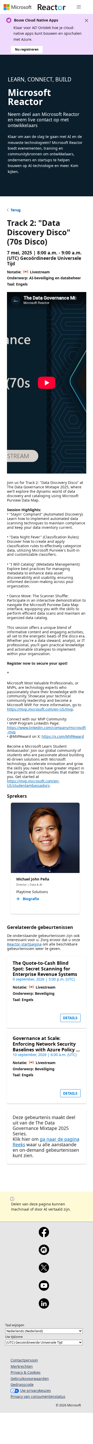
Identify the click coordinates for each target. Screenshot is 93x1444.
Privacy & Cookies (26, 1372)
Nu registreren (26, 49)
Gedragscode (22, 1384)
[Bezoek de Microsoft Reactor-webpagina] (51, 7)
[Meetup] (44, 1253)
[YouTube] (44, 1288)
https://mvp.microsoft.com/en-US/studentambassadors (33, 783)
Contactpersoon (24, 1360)
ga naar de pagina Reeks (46, 1142)
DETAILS (70, 1017)
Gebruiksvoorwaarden (30, 1378)
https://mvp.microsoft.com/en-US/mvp (40, 709)
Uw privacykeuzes (35, 1390)
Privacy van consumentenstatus (38, 1396)
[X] (44, 1271)
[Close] (86, 20)
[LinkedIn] (44, 1306)
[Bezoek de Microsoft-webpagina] (17, 7)
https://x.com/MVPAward (63, 736)
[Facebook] (44, 1235)
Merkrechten (22, 1366)
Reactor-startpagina (24, 944)
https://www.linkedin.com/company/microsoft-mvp (46, 729)
